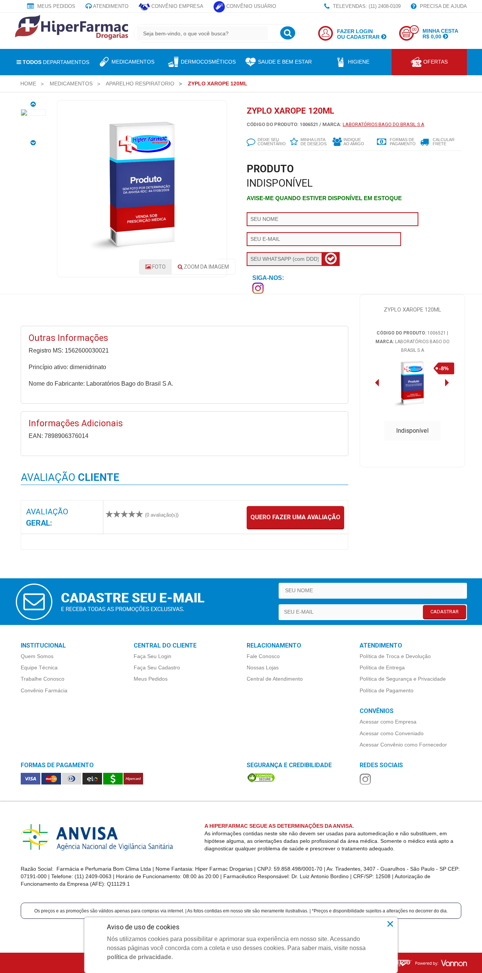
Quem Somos (37, 656)
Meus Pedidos (55, 6)
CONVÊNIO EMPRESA (176, 6)
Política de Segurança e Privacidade (403, 679)
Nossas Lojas (263, 667)
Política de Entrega (382, 667)
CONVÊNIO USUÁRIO (250, 6)
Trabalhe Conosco (42, 679)
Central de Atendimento (275, 679)
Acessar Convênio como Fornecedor (403, 745)
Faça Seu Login (152, 656)
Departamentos (56, 62)
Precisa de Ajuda (442, 6)
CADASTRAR (444, 611)
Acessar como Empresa (388, 722)
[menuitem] (28, 83)
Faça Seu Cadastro (157, 667)
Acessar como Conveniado (392, 733)
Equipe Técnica (39, 667)
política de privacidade (139, 957)
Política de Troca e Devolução (395, 656)
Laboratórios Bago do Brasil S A (383, 124)
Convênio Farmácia (44, 690)
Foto (158, 267)
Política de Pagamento (386, 690)
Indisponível (412, 430)
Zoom (206, 267)
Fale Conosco (263, 656)
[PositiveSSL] (261, 777)
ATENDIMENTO (110, 6)
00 (414, 29)
